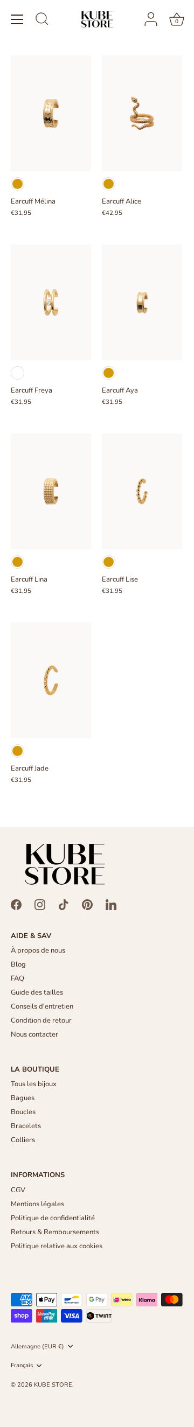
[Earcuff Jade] (51, 680)
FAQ (17, 978)
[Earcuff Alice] (142, 113)
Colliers (23, 1140)
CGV (18, 1190)
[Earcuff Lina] (51, 491)
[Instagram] (39, 904)
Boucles (23, 1112)
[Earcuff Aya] (142, 302)
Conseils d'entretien (42, 1006)
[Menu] (17, 19)
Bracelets (26, 1126)
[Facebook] (16, 904)
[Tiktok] (63, 904)
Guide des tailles (37, 992)
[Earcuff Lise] (142, 491)
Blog (18, 964)
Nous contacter (34, 1034)
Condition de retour (41, 1020)
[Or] (17, 184)
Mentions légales (37, 1204)
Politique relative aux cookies (56, 1246)
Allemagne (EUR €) (37, 1347)
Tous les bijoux (34, 1084)
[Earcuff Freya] (51, 302)
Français (22, 1365)
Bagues (22, 1098)
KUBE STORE (53, 1385)
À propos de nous (38, 950)
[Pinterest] (87, 904)
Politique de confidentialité (53, 1218)
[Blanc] (17, 373)
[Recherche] (42, 20)
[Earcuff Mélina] (51, 113)
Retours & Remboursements (55, 1232)
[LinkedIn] (111, 904)
